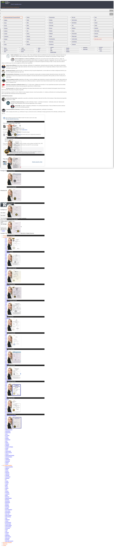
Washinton (7, 535)
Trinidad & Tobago (9, 446)
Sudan (6, 436)
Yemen (6, 463)
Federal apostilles (9, 466)
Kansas (6, 491)
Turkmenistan (8, 451)
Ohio (6, 518)
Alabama (7, 468)
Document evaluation (7, 542)
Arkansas (7, 472)
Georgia (7, 482)
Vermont (7, 532)
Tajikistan (7, 443)
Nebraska (7, 506)
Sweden (7, 438)
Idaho (6, 485)
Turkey (6, 449)
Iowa (6, 489)
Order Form (24, 129)
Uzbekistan (7, 459)
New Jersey (7, 511)
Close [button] (111, 11)
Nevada (7, 508)
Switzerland (7, 439)
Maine (6, 495)
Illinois (6, 486)
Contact (4, 545)
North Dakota (8, 516)
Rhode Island (8, 523)
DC (6, 479)
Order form (5, 543)
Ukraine (7, 453)
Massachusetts (8, 498)
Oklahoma (7, 519)
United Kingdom (8, 456)
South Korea (8, 432)
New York (7, 513)
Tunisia (6, 448)
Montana (7, 505)
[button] (109, 542)
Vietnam (7, 462)
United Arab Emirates (9, 455)
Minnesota (7, 501)
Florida (6, 481)
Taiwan (6, 442)
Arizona (6, 471)
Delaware (7, 478)
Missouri (7, 503)
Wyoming (7, 539)
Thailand (7, 445)
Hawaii (6, 483)
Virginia (6, 533)
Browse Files (3, 219)
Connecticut (7, 476)
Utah (6, 531)
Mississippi (7, 502)
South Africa (7, 431)
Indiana (6, 488)
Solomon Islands (8, 429)
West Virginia (8, 536)
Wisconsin (7, 538)
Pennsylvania (8, 522)
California (7, 473)
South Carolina (8, 525)
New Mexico (7, 512)
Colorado (7, 475)
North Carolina (8, 515)
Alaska (6, 469)
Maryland (7, 496)
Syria (6, 441)
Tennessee (7, 528)
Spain (6, 434)
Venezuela (7, 461)
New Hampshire (8, 509)
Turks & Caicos (8, 452)
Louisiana (7, 493)
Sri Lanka (7, 435)
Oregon (6, 521)
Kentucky (7, 492)
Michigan (7, 499)
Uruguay (7, 458)
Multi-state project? (9, 541)
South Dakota (8, 526)
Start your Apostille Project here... (12, 118)
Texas (6, 529)
